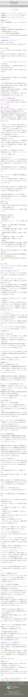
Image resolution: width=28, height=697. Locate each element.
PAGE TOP (21, 683)
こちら (20, 328)
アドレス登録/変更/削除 (8, 102)
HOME (7, 683)
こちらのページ (16, 22)
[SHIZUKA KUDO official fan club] (14, 2)
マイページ (5, 577)
